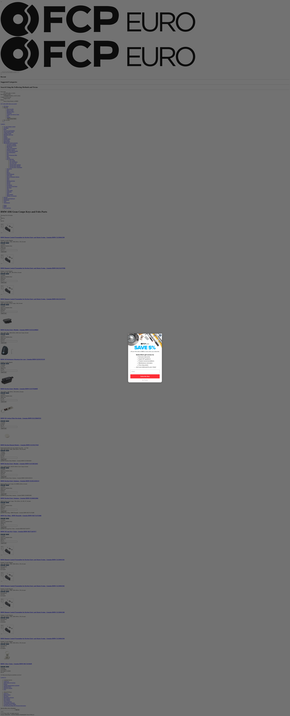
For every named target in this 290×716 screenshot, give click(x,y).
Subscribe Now (145, 376)
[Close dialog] (160, 335)
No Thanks (145, 380)
